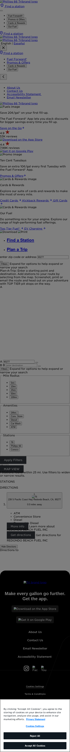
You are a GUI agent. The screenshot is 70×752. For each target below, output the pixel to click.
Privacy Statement (35, 719)
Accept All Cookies (35, 745)
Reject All (35, 735)
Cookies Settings (35, 726)
